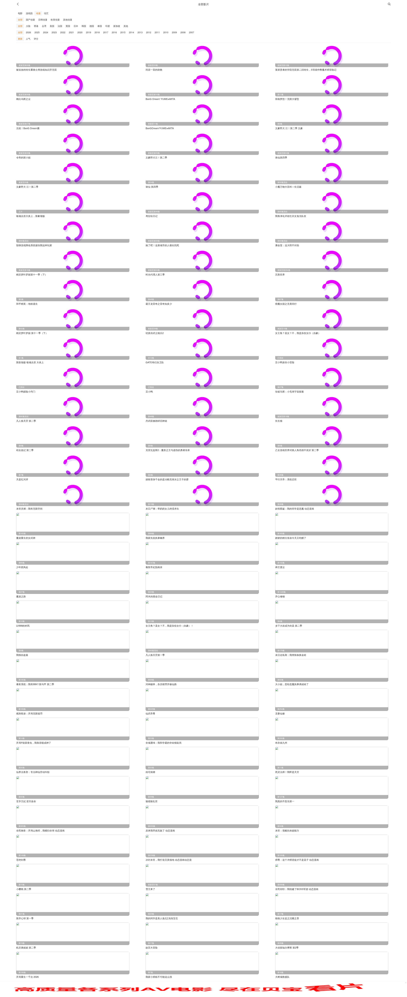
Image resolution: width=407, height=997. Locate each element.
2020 (80, 32)
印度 (107, 26)
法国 (60, 26)
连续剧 (29, 13)
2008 (183, 32)
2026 (28, 32)
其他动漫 (67, 19)
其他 (126, 26)
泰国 (99, 26)
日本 (76, 26)
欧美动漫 (55, 19)
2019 (88, 32)
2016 (114, 32)
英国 (68, 26)
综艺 (46, 13)
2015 (122, 32)
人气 (28, 38)
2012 (148, 32)
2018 (97, 32)
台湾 (44, 26)
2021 (71, 32)
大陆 (28, 26)
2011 (157, 32)
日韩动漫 (42, 19)
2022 (62, 32)
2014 (131, 32)
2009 (174, 32)
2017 (105, 32)
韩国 (84, 26)
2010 (165, 32)
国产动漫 (30, 19)
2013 (140, 32)
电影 (20, 13)
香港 (36, 26)
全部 (20, 19)
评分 (36, 38)
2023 (54, 32)
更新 (20, 38)
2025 (37, 32)
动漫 (38, 13)
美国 (52, 26)
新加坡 (116, 26)
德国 (92, 26)
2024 (45, 32)
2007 (191, 32)
